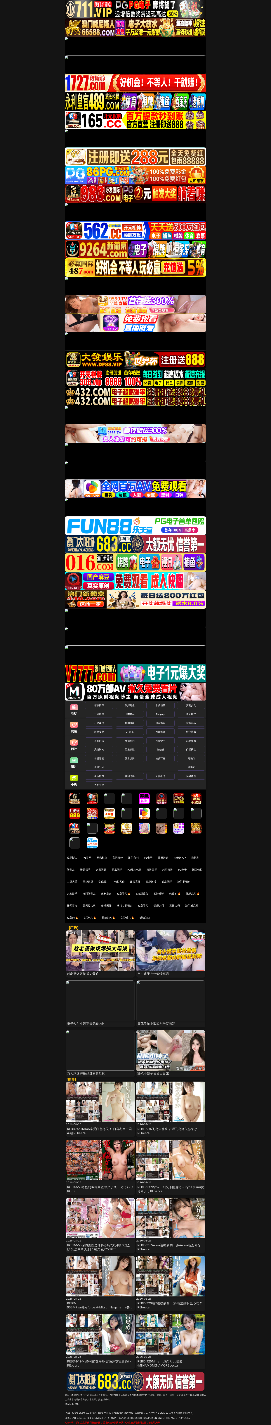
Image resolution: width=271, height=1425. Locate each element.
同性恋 (191, 767)
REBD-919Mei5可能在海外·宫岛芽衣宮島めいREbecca (99, 1363)
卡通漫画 (99, 758)
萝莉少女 (191, 705)
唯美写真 (160, 758)
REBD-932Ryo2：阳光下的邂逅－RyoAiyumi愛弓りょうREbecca (170, 1189)
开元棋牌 (102, 857)
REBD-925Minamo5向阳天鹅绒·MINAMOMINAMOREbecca (159, 1363)
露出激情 (130, 758)
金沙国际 (106, 905)
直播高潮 (152, 869)
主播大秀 (72, 881)
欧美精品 (160, 705)
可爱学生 (160, 740)
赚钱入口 (145, 917)
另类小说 (99, 784)
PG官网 (87, 857)
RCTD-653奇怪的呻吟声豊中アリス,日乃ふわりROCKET (100, 1189)
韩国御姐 (130, 723)
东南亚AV (191, 723)
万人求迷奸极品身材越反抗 (86, 1073)
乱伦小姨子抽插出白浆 (153, 1073)
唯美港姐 (160, 723)
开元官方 (72, 905)
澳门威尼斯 (191, 905)
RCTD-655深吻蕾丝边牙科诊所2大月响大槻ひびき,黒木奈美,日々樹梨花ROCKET (99, 1247)
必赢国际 (101, 869)
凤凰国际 (117, 869)
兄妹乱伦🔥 (108, 917)
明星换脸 (130, 749)
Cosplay (160, 714)
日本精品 (130, 714)
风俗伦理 (191, 776)
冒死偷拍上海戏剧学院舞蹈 (156, 1023)
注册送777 (180, 857)
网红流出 (160, 731)
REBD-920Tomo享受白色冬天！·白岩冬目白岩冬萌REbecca (99, 1131)
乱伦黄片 (103, 881)
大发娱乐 (72, 893)
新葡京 (71, 869)
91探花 (129, 731)
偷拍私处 (119, 881)
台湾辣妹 (99, 723)
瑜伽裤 (160, 749)
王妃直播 (88, 881)
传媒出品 (99, 767)
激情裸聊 (159, 893)
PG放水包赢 (134, 869)
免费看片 (143, 905)
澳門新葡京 (89, 893)
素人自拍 (191, 714)
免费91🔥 (72, 917)
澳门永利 (133, 857)
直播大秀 (174, 905)
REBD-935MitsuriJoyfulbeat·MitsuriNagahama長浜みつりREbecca (100, 1307)
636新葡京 (142, 893)
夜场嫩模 (151, 881)
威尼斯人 (72, 857)
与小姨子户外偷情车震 (153, 973)
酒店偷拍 (197, 869)
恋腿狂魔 (191, 740)
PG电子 (148, 857)
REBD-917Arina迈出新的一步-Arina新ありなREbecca (169, 1247)
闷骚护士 (191, 749)
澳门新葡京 (183, 881)
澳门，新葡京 (125, 905)
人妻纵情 (160, 776)
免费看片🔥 (124, 893)
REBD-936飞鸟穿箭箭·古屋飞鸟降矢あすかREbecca (167, 1131)
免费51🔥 (175, 893)
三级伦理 (99, 714)
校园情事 (130, 776)
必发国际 (167, 881)
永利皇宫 (106, 893)
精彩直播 (167, 869)
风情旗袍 (99, 749)
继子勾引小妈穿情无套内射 (86, 1023)
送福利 (195, 857)
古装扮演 (99, 740)
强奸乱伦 (130, 705)
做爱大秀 (159, 905)
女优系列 (130, 740)
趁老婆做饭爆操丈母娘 (83, 973)
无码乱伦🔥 (193, 893)
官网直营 (117, 857)
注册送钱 (163, 857)
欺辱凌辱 (99, 731)
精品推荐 (99, 705)
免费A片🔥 (90, 917)
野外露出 (191, 731)
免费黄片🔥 (127, 917)
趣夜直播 (135, 881)
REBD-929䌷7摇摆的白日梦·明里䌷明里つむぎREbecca (169, 1305)
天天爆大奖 (89, 905)
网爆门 (191, 758)
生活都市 (99, 776)
